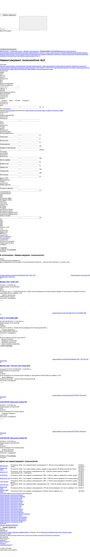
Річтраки (63, 53)
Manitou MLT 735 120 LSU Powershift (15, 366)
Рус (4, 529)
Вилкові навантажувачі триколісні (34, 53)
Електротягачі (12, 56)
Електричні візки (71, 53)
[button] (45, 40)
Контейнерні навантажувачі (26, 56)
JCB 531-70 (3, 472)
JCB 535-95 (3, 475)
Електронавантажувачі (7, 53)
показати (4, 248)
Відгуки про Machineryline (50, 532)
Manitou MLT (4, 466)
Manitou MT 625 (5, 478)
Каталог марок (67, 532)
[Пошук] (33, 23)
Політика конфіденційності (21, 532)
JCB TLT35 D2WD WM (9, 318)
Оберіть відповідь (6, 345)
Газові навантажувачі (53, 53)
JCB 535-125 (4, 485)
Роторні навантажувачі (22, 54)
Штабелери (19, 53)
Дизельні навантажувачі (68, 51)
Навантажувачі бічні (68, 54)
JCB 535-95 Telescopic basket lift (13, 402)
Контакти (15, 525)
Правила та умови (6, 532)
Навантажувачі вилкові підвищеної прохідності (46, 54)
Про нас (2, 525)
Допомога (9, 525)
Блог (60, 532)
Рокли (37, 56)
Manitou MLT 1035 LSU (9, 282)
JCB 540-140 (4, 481)
